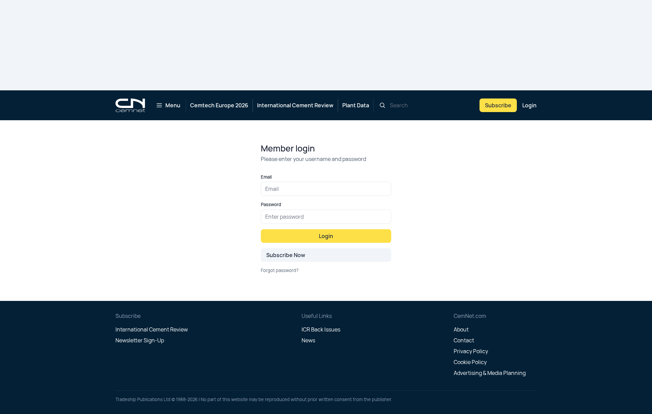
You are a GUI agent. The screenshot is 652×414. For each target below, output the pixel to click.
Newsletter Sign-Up (139, 340)
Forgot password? (279, 270)
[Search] (382, 105)
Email (266, 177)
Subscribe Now (285, 255)
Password (271, 204)
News (308, 340)
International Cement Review (295, 105)
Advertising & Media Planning (490, 373)
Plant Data (355, 105)
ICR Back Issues (321, 329)
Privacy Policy (471, 351)
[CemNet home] (130, 105)
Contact (464, 340)
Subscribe (498, 105)
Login (529, 105)
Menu (172, 105)
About (461, 329)
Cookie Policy (470, 362)
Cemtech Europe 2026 (219, 105)
